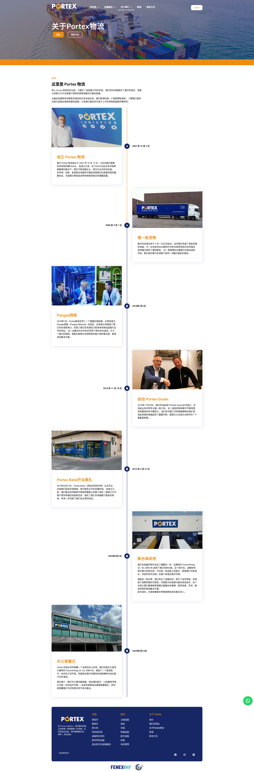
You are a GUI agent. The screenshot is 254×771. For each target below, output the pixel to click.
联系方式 (151, 7)
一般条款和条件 (63, 753)
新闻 (139, 7)
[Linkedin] (193, 754)
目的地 (93, 7)
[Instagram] (184, 754)
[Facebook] (175, 754)
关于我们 (125, 7)
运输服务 (108, 7)
